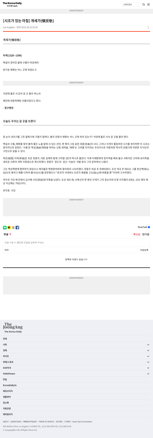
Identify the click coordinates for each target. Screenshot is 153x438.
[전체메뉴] (148, 4)
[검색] (144, 4)
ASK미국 (7, 367)
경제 (5, 350)
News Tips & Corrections (82, 421)
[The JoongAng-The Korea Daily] (13, 328)
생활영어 (7, 396)
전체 (5, 338)
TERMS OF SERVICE (46, 421)
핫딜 (5, 379)
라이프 (6, 356)
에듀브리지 (8, 390)
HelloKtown (9, 373)
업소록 (6, 402)
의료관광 (7, 408)
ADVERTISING (16, 421)
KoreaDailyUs (10, 385)
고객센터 (67, 421)
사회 (5, 344)
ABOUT (6, 421)
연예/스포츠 (8, 361)
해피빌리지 (8, 414)
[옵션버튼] (148, 27)
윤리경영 (59, 421)
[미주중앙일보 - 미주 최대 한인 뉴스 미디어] (12, 4)
